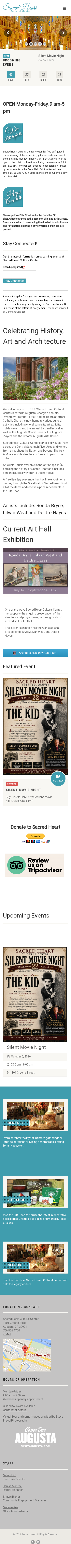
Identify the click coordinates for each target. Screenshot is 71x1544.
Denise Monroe (12, 1486)
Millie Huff (9, 1475)
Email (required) (14, 267)
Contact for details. (15, 1410)
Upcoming (11, 784)
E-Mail (7, 1334)
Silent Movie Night (51, 56)
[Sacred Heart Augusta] (23, 7)
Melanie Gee (10, 1507)
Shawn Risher (11, 1496)
